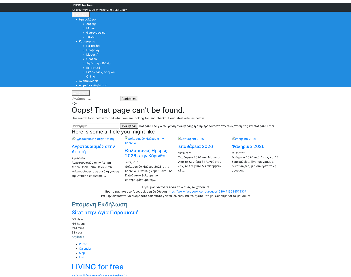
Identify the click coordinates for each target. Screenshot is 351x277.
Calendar (85, 248)
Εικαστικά (93, 67)
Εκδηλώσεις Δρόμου (100, 72)
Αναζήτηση (80, 93)
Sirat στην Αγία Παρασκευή (105, 212)
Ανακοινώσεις (89, 81)
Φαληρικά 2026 (248, 146)
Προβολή (92, 50)
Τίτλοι (90, 37)
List (81, 257)
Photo (83, 244)
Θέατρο (91, 59)
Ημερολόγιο (87, 19)
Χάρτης (91, 24)
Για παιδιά (93, 46)
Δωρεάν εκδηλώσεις (93, 85)
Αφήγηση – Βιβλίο (98, 63)
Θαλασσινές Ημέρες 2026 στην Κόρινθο (146, 153)
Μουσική (92, 54)
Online (90, 76)
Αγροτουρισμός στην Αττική (93, 149)
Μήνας (91, 28)
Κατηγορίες (87, 41)
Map (82, 253)
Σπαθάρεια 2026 (195, 146)
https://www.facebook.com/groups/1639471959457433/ (207, 191)
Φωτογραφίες (95, 32)
